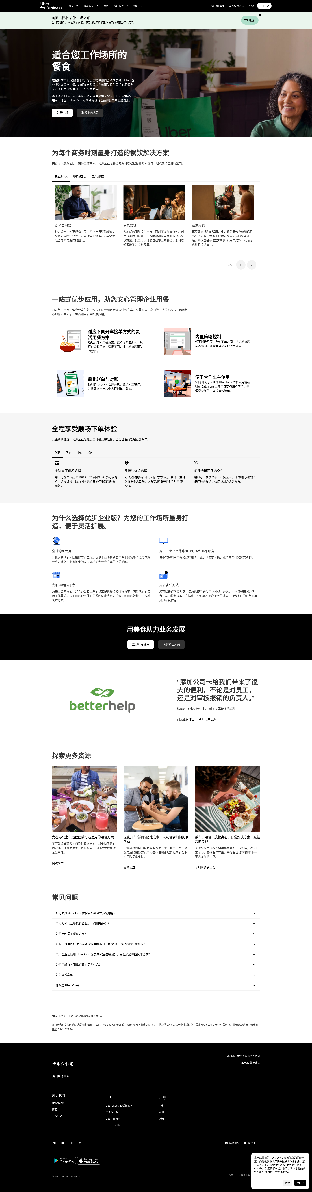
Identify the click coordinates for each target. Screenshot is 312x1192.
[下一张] (251, 265)
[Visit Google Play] (64, 1161)
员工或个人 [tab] (61, 176)
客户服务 (119, 5)
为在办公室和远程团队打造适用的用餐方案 (83, 837)
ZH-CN (220, 5)
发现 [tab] (57, 452)
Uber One (201, 596)
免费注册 (62, 112)
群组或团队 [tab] (79, 176)
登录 (251, 5)
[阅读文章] (84, 799)
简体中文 (234, 1143)
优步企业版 (63, 1064)
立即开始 (264, 5)
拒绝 (287, 1183)
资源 (135, 5)
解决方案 (89, 5)
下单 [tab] (68, 452)
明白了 (300, 1183)
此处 (54, 1029)
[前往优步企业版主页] (51, 5)
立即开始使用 (140, 644)
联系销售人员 (236, 5)
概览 (71, 5)
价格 (106, 5)
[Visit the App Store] (88, 1161)
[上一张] (241, 265)
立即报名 (250, 20)
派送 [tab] (89, 452)
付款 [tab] (79, 452)
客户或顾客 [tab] (98, 176)
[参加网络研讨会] (227, 799)
